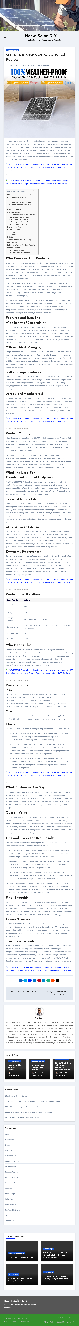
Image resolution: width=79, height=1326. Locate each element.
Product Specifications (18, 224)
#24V (24, 65)
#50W (29, 65)
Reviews (8, 1188)
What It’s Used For (16, 212)
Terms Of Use (59, 1318)
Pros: (13, 232)
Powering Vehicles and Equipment (24, 214)
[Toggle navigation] (5, 37)
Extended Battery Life (20, 217)
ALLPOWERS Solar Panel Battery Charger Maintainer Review (29, 1112)
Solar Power (10, 1199)
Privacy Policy (49, 1322)
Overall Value (14, 242)
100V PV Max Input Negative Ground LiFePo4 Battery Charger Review (32, 1101)
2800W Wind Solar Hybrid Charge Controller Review (25, 1107)
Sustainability (10, 1205)
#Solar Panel (36, 65)
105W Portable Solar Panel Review (14, 1068)
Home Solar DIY (41, 36)
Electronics (9, 1140)
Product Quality (15, 210)
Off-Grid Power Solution (21, 219)
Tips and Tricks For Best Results (22, 245)
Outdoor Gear (10, 1167)
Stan (41, 1018)
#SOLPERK (45, 65)
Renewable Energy (12, 1183)
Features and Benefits (17, 197)
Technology (9, 1215)
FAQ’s (11, 237)
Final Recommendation (21, 252)
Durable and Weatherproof (22, 207)
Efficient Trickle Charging (21, 202)
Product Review (13, 50)
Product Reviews (12, 1177)
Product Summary (19, 250)
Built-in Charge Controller (21, 204)
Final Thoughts (15, 248)
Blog (7, 1134)
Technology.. (10, 1221)
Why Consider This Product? (19, 195)
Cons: (14, 234)
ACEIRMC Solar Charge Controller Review (39, 1068)
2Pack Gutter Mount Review (16, 1096)
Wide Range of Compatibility (22, 200)
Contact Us (61, 1322)
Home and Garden (12, 1156)
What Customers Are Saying (20, 240)
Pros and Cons (14, 230)
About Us (70, 1322)
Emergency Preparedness (22, 222)
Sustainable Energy (13, 1210)
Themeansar (24, 1321)
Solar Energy (10, 1194)
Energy (8, 1145)
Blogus (14, 1321)
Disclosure (70, 1318)
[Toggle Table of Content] (34, 192)
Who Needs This (15, 227)
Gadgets (8, 1150)
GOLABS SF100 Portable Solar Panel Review (22, 1118)
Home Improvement (13, 1161)
